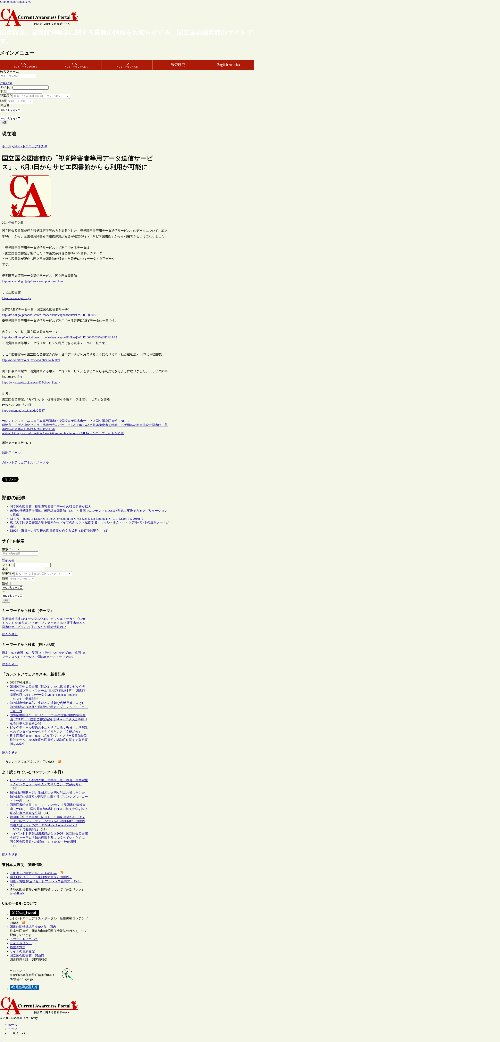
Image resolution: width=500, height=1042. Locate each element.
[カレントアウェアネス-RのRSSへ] (59, 761)
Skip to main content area (15, 1)
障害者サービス (85, 421)
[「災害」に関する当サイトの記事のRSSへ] (61, 873)
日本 (39, 421)
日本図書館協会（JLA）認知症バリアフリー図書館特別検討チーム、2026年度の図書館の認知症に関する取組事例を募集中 (49, 740)
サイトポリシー (21, 943)
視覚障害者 (66, 421)
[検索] (1, 80)
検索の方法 (17, 947)
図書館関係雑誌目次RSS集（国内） (34, 926)
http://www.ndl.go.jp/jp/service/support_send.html (32, 281)
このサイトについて (24, 939)
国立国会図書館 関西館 (27, 955)
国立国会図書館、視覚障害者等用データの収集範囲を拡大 (50, 506)
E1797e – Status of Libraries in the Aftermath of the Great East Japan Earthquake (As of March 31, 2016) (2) (77, 518)
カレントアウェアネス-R (19, 421)
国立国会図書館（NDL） (113, 421)
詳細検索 (6, 83)
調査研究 (178, 65)
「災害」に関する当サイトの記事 (33, 873)
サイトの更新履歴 (22, 951)
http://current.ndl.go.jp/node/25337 (23, 410)
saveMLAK (17, 893)
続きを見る (10, 634)
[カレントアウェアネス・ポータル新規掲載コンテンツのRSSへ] (23, 922)
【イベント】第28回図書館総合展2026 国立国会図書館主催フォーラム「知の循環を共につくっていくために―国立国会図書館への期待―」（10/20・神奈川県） (49, 837)
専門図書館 (50, 421)
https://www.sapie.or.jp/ (16, 298)
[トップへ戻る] (1, 1041)
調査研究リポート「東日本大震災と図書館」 (41, 877)
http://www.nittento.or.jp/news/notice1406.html (31, 360)
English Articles (228, 65)
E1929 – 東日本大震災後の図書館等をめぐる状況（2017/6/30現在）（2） (60, 530)
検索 (4, 122)
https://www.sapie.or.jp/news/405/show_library (31, 382)
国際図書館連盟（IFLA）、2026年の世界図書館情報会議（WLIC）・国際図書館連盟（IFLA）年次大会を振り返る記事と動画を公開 (48, 719)
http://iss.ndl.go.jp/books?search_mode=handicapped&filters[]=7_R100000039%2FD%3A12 (59, 337)
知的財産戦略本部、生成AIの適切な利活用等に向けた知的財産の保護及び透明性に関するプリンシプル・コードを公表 (49, 707)
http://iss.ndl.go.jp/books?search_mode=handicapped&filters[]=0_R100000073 (50, 315)
